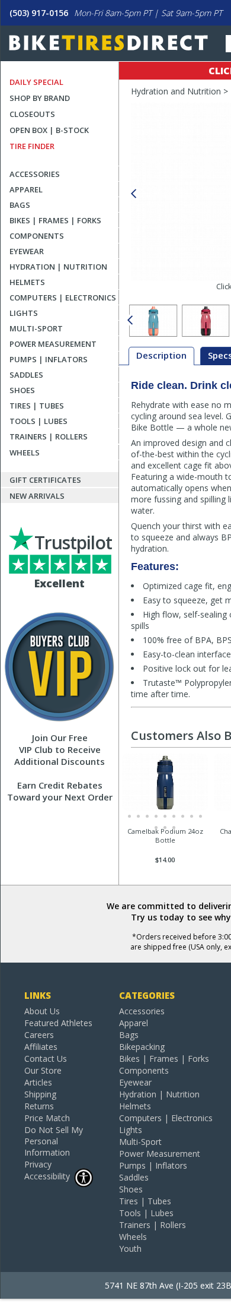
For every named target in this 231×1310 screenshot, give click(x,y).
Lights (23, 313)
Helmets (27, 282)
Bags (19, 205)
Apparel (26, 189)
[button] (133, 194)
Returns (39, 1106)
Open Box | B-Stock (49, 130)
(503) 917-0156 (38, 12)
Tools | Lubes (38, 421)
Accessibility (47, 1176)
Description (161, 355)
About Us (42, 1011)
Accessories (34, 174)
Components (36, 235)
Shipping (40, 1094)
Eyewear (26, 251)
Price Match (47, 1118)
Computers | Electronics (62, 297)
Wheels (24, 452)
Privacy (38, 1164)
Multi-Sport (36, 328)
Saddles (26, 374)
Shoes (22, 390)
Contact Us (45, 1058)
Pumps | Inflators (48, 359)
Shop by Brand (39, 98)
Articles (38, 1082)
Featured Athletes (58, 1023)
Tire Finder (31, 146)
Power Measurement (53, 343)
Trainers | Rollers (48, 436)
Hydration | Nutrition (58, 266)
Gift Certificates (45, 479)
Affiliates (40, 1046)
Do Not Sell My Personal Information (53, 1141)
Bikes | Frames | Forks (55, 220)
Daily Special (36, 82)
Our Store (43, 1070)
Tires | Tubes (36, 405)
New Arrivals (37, 496)
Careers (39, 1034)
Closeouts (32, 114)
